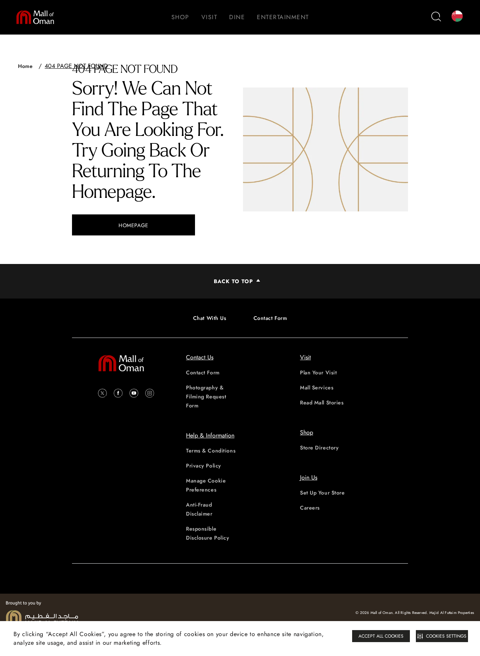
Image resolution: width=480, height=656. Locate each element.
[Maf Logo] (42, 612)
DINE (237, 17)
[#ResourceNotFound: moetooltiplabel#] (39, 17)
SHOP (180, 17)
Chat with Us (209, 318)
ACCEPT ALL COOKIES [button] (381, 636)
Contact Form (270, 318)
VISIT (209, 17)
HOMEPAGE (133, 225)
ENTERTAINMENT (283, 17)
